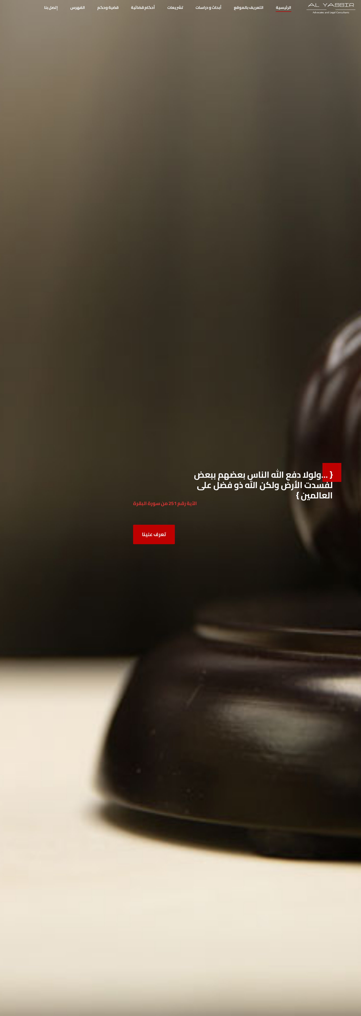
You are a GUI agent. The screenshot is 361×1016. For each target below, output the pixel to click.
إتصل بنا (51, 7)
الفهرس (77, 7)
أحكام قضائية (143, 7)
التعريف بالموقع (249, 7)
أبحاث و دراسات (208, 7)
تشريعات (175, 7)
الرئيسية (283, 7)
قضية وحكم (108, 7)
